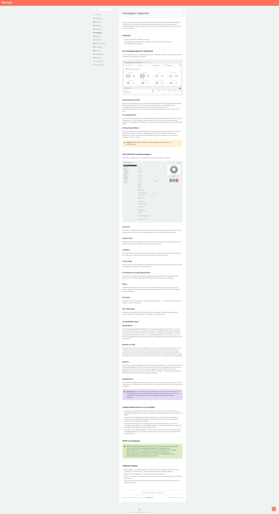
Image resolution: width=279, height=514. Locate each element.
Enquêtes (97, 50)
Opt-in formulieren (100, 43)
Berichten (97, 36)
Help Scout (147, 512)
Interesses (98, 29)
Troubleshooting (99, 65)
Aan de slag (98, 18)
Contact (275, 3)
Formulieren (98, 47)
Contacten (98, 22)
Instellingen (98, 57)
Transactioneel (99, 61)
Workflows (98, 40)
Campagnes (98, 32)
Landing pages (99, 54)
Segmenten (98, 25)
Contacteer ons (149, 497)
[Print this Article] (183, 10)
